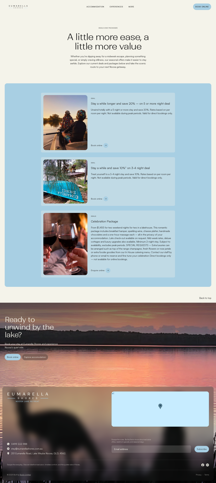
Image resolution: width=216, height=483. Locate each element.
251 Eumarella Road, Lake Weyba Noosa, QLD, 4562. (38, 453)
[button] (131, 7)
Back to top (205, 298)
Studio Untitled (25, 475)
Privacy (198, 475)
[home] (18, 7)
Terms (206, 475)
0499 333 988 (19, 444)
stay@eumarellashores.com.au (27, 448)
